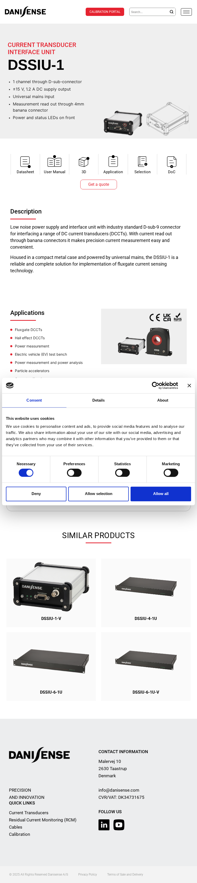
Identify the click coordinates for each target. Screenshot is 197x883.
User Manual (54, 172)
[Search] (171, 12)
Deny (36, 494)
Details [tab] (98, 400)
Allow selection (98, 494)
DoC (171, 172)
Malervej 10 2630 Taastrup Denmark (112, 768)
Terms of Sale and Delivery (125, 874)
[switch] (74, 473)
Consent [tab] (34, 400)
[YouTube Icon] (118, 824)
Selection (142, 172)
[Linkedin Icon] (104, 824)
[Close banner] (189, 385)
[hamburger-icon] (186, 12)
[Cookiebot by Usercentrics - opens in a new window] (155, 385)
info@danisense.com (118, 790)
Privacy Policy (87, 874)
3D (84, 172)
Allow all (161, 494)
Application (113, 172)
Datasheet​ (25, 172)
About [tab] (163, 400)
